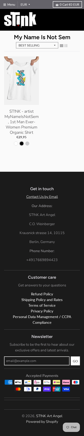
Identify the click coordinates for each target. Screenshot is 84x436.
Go (75, 361)
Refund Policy (42, 294)
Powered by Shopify (42, 421)
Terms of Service (42, 305)
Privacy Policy (42, 311)
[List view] (65, 46)
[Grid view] (61, 46)
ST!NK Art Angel (49, 415)
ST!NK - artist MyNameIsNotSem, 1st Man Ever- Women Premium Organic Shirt (21, 122)
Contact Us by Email (42, 196)
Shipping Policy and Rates (42, 300)
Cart (69, 4)
